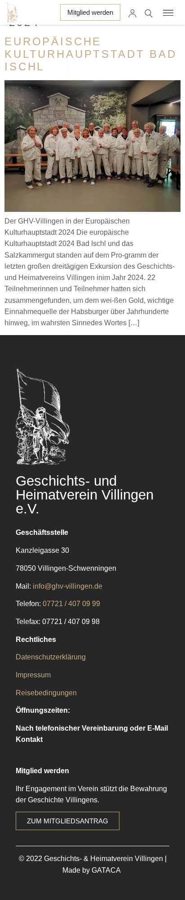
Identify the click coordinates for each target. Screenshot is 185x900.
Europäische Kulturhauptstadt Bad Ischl (90, 54)
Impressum (33, 675)
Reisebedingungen (46, 693)
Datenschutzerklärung (51, 657)
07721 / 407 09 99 (71, 603)
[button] (168, 12)
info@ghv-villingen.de (67, 586)
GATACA (107, 870)
